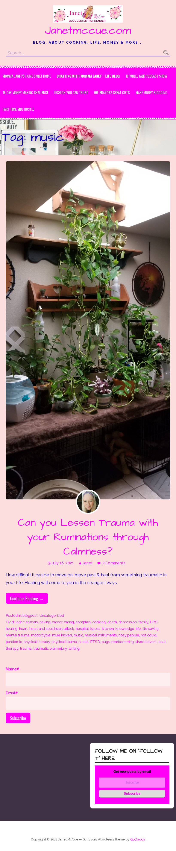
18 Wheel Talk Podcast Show (146, 76)
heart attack (64, 628)
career (57, 622)
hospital (82, 628)
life (138, 628)
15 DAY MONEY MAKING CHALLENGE (25, 92)
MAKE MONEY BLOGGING (151, 92)
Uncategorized (51, 615)
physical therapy (37, 642)
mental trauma (17, 635)
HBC (154, 622)
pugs (106, 642)
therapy (12, 648)
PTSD (95, 642)
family (143, 622)
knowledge (124, 628)
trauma (26, 648)
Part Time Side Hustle (18, 109)
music (78, 635)
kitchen (108, 628)
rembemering (122, 642)
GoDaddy (137, 839)
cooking (99, 622)
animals (32, 622)
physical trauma (64, 642)
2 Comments (113, 563)
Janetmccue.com (88, 30)
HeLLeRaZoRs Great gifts (112, 92)
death (112, 622)
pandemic (14, 642)
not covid (148, 635)
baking (44, 622)
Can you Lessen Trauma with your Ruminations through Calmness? (88, 537)
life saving (151, 628)
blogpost (30, 615)
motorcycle (40, 635)
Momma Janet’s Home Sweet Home (27, 76)
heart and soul (41, 628)
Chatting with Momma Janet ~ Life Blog (88, 76)
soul (162, 642)
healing (11, 628)
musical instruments (101, 635)
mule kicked (62, 635)
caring (69, 622)
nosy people (128, 635)
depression (127, 622)
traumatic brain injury (50, 648)
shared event (146, 642)
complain (83, 622)
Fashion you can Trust (71, 92)
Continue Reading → (27, 598)
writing (73, 648)
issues (95, 628)
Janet (87, 563)
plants (83, 642)
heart (23, 628)
